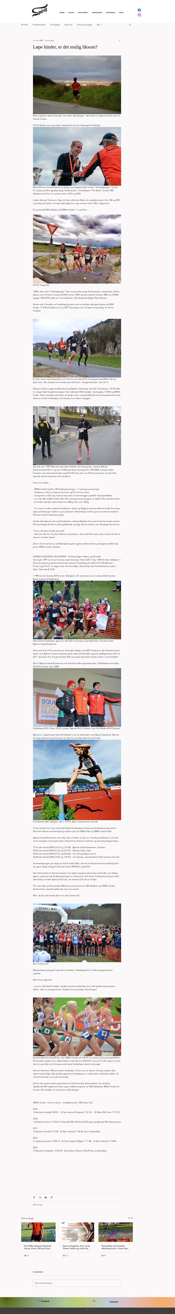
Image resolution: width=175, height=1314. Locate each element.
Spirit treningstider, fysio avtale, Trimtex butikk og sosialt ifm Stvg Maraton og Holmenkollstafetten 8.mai (77, 1247)
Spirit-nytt (68, 25)
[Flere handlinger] (119, 40)
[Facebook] (139, 10)
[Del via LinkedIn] (46, 1197)
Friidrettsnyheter (39, 25)
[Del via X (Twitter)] (40, 1197)
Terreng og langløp (84, 25)
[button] (83, 12)
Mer (98, 25)
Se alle (130, 1218)
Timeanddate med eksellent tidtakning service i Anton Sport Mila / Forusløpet (115, 1247)
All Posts (24, 25)
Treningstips (55, 25)
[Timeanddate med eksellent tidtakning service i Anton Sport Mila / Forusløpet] (115, 1232)
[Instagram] (139, 15)
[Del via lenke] (51, 1197)
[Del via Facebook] (34, 1197)
